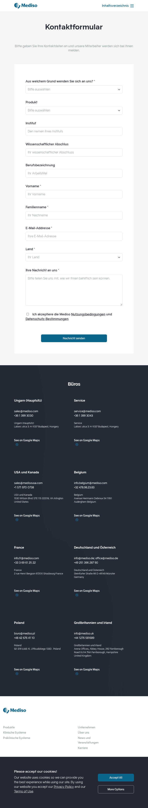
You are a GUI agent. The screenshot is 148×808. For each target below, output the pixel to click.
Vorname (32, 186)
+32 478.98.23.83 (84, 487)
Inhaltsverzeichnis (115, 6)
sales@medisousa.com (28, 483)
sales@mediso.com (26, 411)
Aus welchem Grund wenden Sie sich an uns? (59, 81)
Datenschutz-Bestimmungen (47, 319)
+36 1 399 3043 (83, 415)
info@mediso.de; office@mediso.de (96, 558)
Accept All (115, 777)
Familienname (36, 207)
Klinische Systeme (14, 732)
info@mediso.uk (84, 633)
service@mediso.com (87, 411)
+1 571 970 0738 (24, 487)
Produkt (31, 102)
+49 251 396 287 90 (86, 562)
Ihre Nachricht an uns (41, 270)
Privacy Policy (64, 787)
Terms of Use (23, 791)
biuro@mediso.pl (24, 633)
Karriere (83, 748)
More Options (116, 789)
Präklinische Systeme (16, 737)
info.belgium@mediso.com (90, 483)
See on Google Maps (27, 440)
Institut (31, 123)
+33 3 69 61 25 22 (25, 562)
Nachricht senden (74, 338)
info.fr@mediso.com (26, 558)
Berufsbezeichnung (40, 165)
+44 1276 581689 (84, 637)
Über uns (83, 732)
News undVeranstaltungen (88, 740)
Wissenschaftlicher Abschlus (47, 144)
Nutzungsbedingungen (88, 314)
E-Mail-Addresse (38, 228)
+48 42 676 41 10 (24, 637)
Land (29, 249)
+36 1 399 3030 (23, 415)
